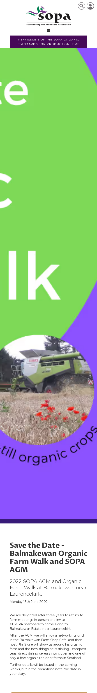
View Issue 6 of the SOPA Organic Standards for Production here (49, 42)
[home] (48, 16)
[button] (48, 31)
